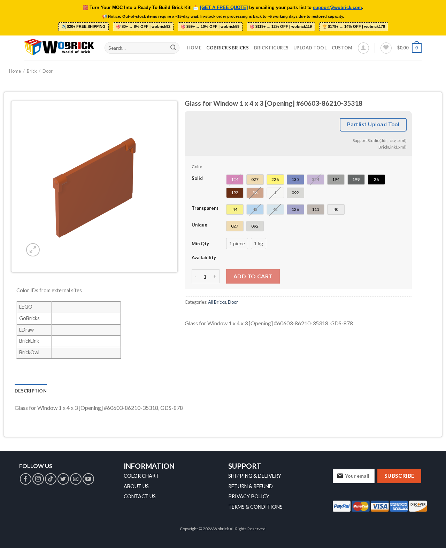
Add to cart (253, 276)
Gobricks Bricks (227, 47)
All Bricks (217, 302)
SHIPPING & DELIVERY (254, 476)
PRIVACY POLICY (248, 496)
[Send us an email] (76, 479)
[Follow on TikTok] (50, 479)
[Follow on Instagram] (38, 479)
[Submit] (173, 48)
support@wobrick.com (337, 7)
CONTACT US (140, 496)
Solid (197, 178)
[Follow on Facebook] (25, 479)
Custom (342, 47)
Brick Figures (271, 47)
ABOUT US (136, 486)
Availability (204, 257)
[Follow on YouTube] (88, 479)
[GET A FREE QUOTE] (224, 7)
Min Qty (200, 243)
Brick (32, 71)
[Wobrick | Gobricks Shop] (59, 47)
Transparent (205, 208)
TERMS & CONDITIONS (255, 507)
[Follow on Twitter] (63, 479)
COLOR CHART (141, 476)
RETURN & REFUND (250, 486)
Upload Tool (310, 47)
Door (48, 71)
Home (194, 47)
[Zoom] (33, 250)
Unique (199, 225)
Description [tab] (31, 391)
